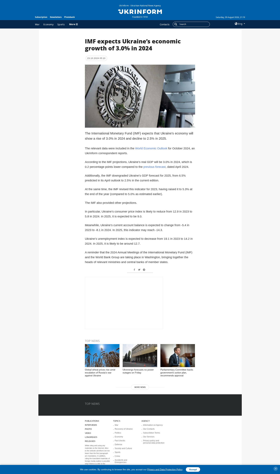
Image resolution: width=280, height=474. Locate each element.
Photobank (69, 17)
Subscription (41, 17)
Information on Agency (153, 425)
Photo (88, 429)
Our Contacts (149, 429)
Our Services (148, 437)
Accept (193, 469)
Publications (92, 421)
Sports (61, 24)
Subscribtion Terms (151, 433)
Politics (118, 433)
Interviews (91, 425)
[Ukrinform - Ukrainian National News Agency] (140, 11)
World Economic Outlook (151, 148)
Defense (118, 444)
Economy (48, 24)
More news (140, 387)
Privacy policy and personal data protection (153, 441)
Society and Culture (123, 448)
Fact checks (120, 440)
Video (88, 433)
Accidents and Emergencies (121, 461)
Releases (90, 441)
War (37, 24)
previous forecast (154, 166)
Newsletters (56, 17)
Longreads (91, 437)
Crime (117, 456)
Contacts (164, 24)
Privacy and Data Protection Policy (164, 469)
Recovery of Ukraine (124, 429)
